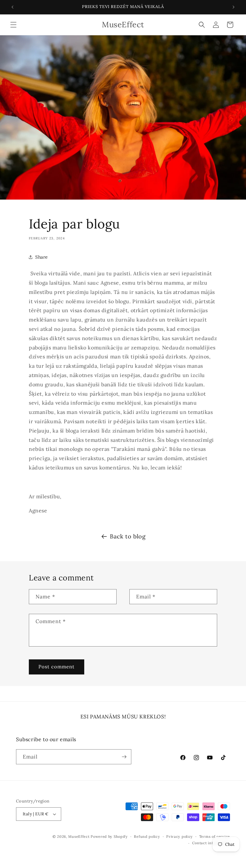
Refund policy (147, 836)
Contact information (211, 843)
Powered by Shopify (109, 836)
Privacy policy (179, 836)
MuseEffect (78, 836)
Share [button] (41, 257)
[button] (13, 25)
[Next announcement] (233, 7)
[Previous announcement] (12, 7)
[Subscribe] (124, 756)
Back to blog (127, 536)
